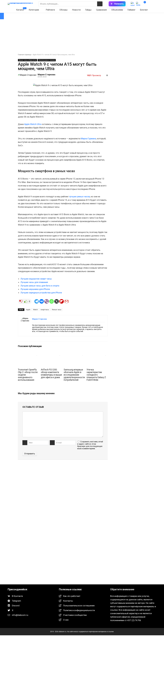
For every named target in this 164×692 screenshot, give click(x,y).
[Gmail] (66, 301)
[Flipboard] (61, 301)
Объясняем (117, 9)
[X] (56, 301)
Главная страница (24, 55)
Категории (34, 9)
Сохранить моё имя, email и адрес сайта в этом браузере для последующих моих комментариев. (90, 445)
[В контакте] (133, 4)
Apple (28, 310)
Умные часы (56, 310)
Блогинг (144, 9)
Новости (76, 9)
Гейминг (131, 9)
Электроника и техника (46, 60)
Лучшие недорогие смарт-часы (36, 278)
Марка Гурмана (88, 138)
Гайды (88, 9)
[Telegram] (36, 301)
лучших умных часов (79, 196)
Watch (35, 310)
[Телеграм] (138, 4)
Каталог (21, 9)
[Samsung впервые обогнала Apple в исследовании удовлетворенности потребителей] (74, 353)
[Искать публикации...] (99, 3)
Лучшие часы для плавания (34, 282)
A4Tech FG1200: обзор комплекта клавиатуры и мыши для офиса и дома (51, 373)
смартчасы (44, 310)
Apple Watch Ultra (32, 124)
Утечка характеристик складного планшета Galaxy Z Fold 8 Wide (96, 374)
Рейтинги (50, 9)
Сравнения (101, 9)
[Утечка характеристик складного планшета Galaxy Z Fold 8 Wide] (97, 353)
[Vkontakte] (41, 301)
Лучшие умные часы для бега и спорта (39, 285)
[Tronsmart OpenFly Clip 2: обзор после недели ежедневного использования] (28, 353)
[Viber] (46, 301)
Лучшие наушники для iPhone (35, 289)
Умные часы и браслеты (27, 60)
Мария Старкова (46, 74)
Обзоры (63, 9)
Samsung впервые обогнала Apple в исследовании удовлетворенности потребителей (74, 374)
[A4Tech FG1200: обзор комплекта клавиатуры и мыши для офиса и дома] (51, 353)
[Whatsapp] (51, 301)
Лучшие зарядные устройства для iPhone (41, 292)
